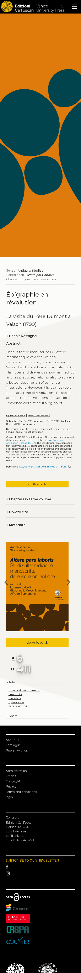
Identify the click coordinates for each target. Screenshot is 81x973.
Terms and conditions (21, 792)
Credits (11, 776)
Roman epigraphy (63, 429)
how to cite (15, 694)
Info (10, 682)
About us (12, 740)
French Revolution (34, 432)
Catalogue (13, 745)
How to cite (17, 512)
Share (12, 716)
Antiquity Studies (30, 270)
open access (15, 415)
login (9, 797)
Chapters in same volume (28, 499)
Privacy (11, 786)
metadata (15, 698)
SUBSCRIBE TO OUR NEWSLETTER (32, 860)
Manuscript (46, 429)
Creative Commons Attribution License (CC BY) (35, 441)
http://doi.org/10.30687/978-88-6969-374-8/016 (42, 466)
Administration (16, 771)
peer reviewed (39, 415)
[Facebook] (40, 867)
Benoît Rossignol (21, 336)
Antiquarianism (14, 432)
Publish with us (17, 750)
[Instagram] (40, 873)
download (37, 642)
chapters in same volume (24, 690)
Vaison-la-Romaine (28, 429)
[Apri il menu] (74, 7)
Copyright (13, 781)
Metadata (16, 525)
